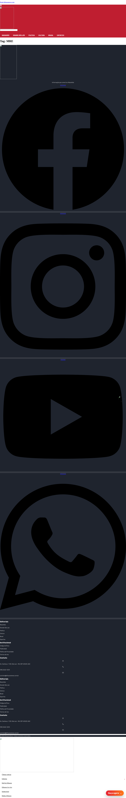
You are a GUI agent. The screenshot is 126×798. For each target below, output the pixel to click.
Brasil (50, 35)
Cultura (41, 35)
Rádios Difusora (6, 796)
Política (32, 35)
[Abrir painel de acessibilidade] (121, 399)
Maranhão (5, 35)
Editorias (63, 779)
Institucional (5, 791)
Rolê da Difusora (7, 783)
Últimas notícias (6, 774)
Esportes (60, 35)
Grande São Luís (19, 35)
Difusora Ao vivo (7, 787)
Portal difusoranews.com (7, 2)
